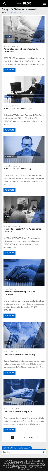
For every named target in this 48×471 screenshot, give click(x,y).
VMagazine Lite (24, 469)
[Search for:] (24, 452)
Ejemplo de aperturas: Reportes (18, 411)
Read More (9, 70)
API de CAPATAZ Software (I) (17, 168)
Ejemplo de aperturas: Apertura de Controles (19, 293)
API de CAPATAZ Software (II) (17, 108)
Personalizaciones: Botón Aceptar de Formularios (20, 50)
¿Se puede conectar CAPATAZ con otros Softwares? (22, 230)
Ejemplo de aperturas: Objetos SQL (19, 354)
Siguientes (30, 437)
